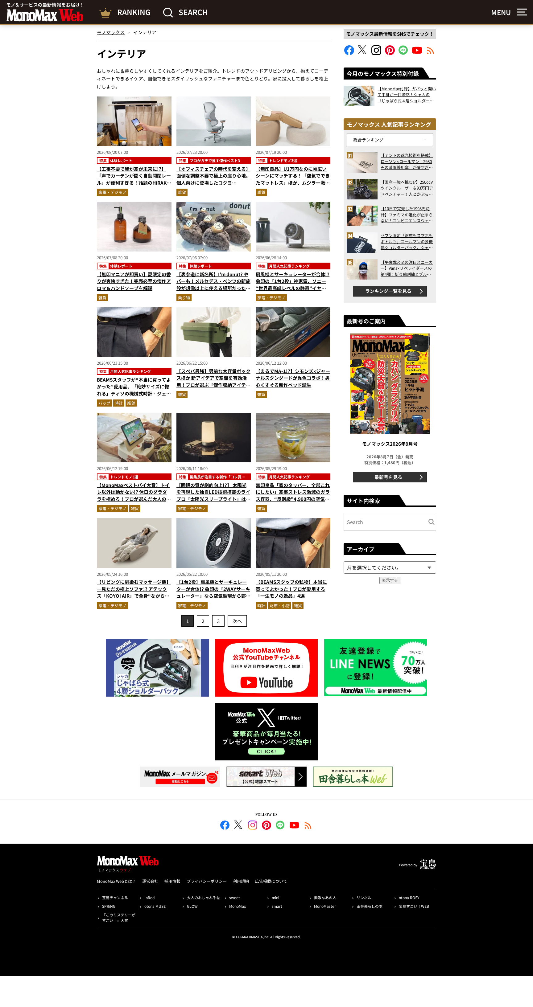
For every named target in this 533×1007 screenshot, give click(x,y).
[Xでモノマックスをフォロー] (363, 53)
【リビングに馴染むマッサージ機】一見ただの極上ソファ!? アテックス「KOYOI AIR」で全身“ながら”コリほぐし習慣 (134, 592)
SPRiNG (108, 906)
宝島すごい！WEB (414, 906)
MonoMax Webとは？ (116, 881)
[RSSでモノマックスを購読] (308, 826)
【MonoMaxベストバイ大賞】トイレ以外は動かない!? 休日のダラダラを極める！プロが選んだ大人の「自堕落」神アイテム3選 (133, 495)
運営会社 (150, 881)
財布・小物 (280, 605)
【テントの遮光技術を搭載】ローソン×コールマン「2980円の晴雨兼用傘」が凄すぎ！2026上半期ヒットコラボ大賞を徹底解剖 (407, 161)
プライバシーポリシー (207, 881)
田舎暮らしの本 (369, 906)
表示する (390, 580)
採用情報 (172, 881)
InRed (149, 897)
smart (277, 906)
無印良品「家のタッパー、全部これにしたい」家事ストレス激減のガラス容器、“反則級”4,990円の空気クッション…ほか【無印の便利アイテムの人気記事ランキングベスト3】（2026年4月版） (293, 502)
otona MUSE (155, 906)
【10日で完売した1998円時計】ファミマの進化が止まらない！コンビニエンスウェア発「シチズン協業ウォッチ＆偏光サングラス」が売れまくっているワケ (407, 215)
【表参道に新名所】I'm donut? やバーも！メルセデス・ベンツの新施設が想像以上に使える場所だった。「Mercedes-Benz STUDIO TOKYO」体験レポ (213, 288)
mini (275, 897)
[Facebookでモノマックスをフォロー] (349, 53)
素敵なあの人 (325, 897)
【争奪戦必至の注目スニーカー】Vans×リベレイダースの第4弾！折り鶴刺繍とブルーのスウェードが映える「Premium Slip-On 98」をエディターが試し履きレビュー (407, 268)
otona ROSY (409, 897)
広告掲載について (271, 881)
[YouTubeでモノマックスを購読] (417, 53)
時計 (119, 403)
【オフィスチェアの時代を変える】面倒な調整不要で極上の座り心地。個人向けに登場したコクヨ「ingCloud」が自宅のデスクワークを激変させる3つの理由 (213, 183)
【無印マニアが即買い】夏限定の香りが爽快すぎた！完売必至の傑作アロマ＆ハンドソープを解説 (134, 281)
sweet (234, 897)
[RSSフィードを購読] (431, 53)
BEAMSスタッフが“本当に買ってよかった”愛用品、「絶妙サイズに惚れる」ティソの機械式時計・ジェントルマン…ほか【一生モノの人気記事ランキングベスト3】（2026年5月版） (134, 397)
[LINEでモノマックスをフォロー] (403, 53)
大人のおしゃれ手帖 (203, 897)
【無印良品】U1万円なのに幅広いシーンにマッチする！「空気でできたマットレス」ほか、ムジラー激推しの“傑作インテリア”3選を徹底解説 (293, 183)
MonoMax (237, 906)
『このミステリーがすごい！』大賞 (118, 917)
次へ (237, 621)
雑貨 (182, 192)
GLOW (192, 906)
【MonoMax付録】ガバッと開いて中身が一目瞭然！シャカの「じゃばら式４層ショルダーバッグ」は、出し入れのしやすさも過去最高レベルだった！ (407, 95)
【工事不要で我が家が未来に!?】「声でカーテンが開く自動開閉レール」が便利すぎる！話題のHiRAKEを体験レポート (134, 179)
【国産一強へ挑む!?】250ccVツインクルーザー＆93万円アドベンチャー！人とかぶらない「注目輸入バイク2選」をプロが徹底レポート (407, 188)
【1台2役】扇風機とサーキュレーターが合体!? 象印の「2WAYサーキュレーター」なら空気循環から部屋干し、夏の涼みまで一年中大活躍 (213, 592)
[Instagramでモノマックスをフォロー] (376, 53)
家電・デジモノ (112, 192)
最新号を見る (388, 477)
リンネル (364, 897)
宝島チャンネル (115, 897)
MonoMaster (325, 906)
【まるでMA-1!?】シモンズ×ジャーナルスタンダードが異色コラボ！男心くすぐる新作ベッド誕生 (293, 378)
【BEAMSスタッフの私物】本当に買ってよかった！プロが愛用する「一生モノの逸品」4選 (291, 589)
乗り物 (184, 298)
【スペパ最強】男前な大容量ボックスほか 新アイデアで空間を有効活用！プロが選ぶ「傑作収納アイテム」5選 (213, 381)
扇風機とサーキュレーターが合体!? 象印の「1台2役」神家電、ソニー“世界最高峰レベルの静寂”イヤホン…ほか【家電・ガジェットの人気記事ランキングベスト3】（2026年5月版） (293, 291)
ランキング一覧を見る (388, 291)
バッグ (104, 403)
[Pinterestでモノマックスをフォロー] (390, 53)
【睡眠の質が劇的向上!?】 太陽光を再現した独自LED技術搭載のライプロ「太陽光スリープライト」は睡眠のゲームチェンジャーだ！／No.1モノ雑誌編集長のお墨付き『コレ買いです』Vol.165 (213, 502)
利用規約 (241, 881)
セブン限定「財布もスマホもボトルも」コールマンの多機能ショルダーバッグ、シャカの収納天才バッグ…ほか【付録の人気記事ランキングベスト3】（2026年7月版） (407, 241)
